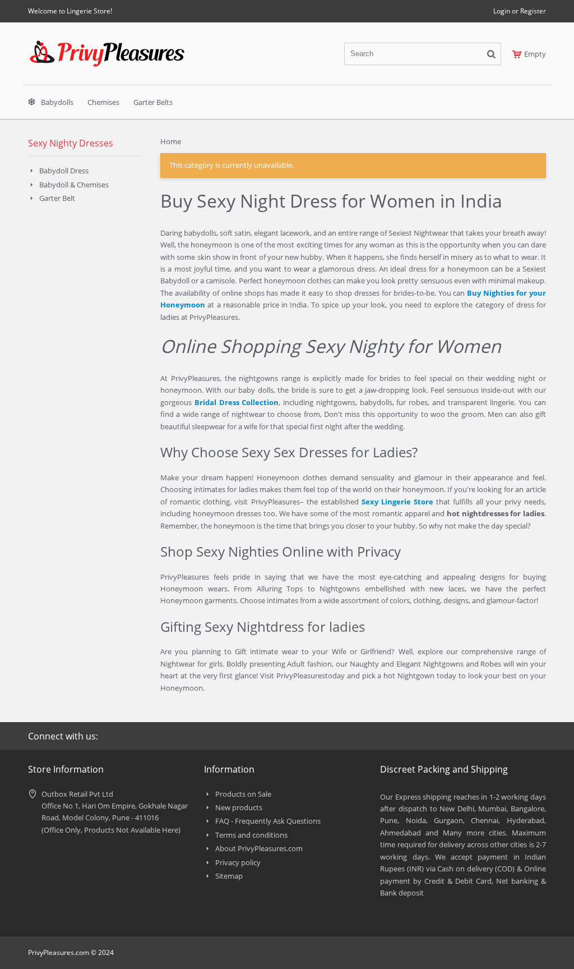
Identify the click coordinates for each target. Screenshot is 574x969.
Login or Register (519, 11)
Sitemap (229, 876)
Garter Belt (57, 198)
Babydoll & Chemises (74, 185)
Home (170, 141)
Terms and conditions (251, 835)
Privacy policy (238, 862)
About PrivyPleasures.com (259, 848)
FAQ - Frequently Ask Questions (268, 821)
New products (238, 807)
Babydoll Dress (64, 171)
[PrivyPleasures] (107, 45)
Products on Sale (243, 794)
